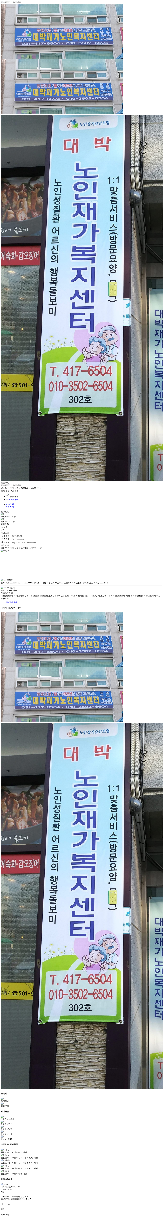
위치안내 (10, 507)
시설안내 (10, 504)
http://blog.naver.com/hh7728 (24, 542)
